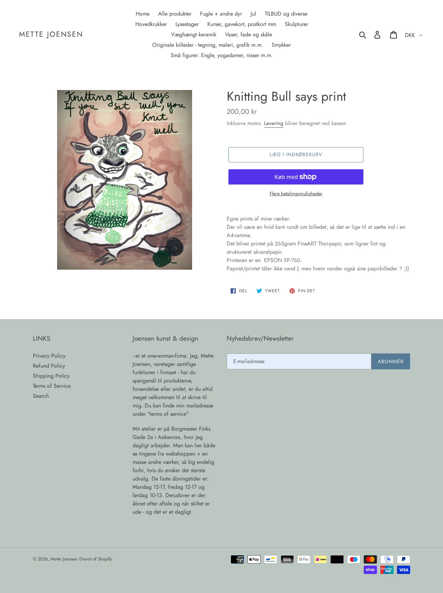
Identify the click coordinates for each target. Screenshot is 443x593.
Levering (273, 123)
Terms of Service (52, 386)
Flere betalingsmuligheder (296, 193)
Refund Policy (49, 366)
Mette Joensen (51, 34)
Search (41, 396)
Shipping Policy (51, 376)
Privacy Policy (49, 356)
